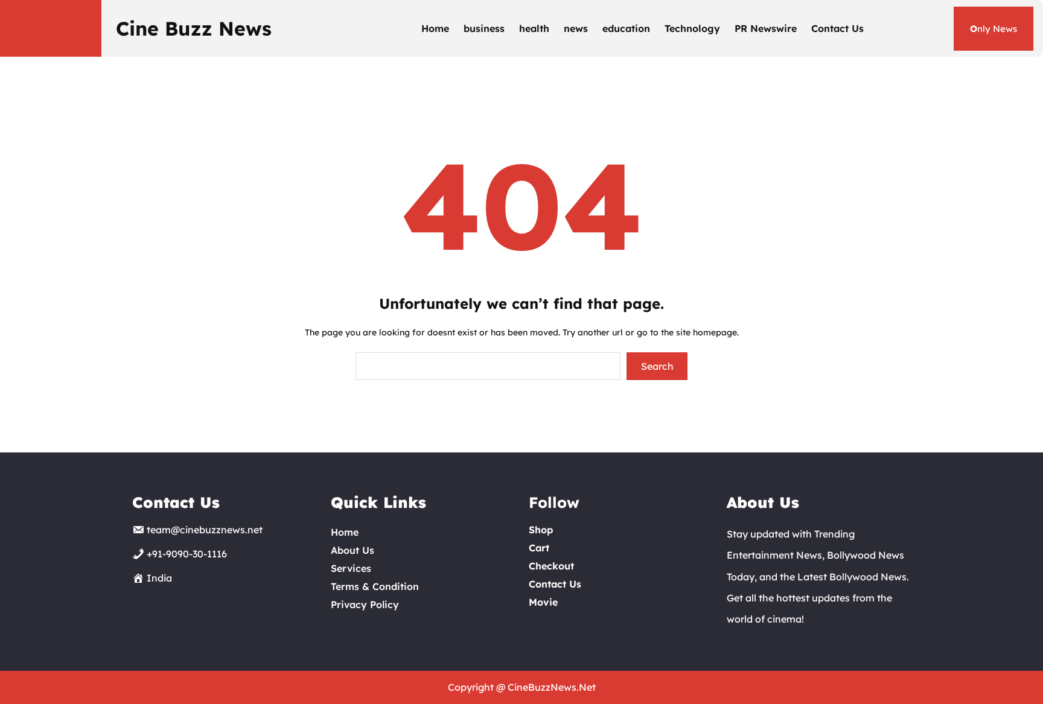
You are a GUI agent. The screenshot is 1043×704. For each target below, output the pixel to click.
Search (657, 366)
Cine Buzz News (194, 28)
